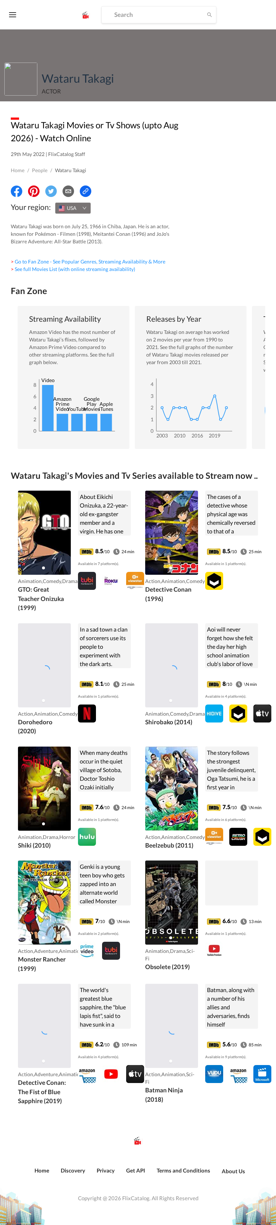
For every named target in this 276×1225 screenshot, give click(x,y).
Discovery (73, 1170)
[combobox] (73, 208)
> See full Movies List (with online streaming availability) (73, 269)
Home (17, 170)
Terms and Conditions (183, 1170)
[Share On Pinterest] (34, 191)
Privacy (106, 1170)
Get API (135, 1170)
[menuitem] (42, 1174)
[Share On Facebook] (16, 191)
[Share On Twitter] (51, 191)
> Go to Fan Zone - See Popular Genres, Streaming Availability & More (88, 261)
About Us (233, 1171)
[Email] (68, 191)
